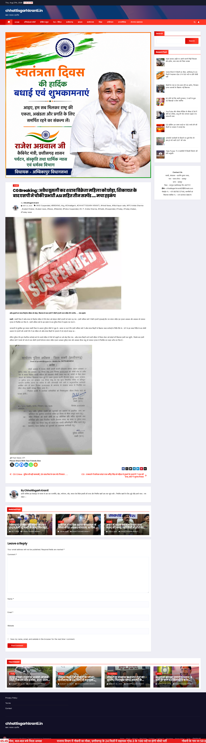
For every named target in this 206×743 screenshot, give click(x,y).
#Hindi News (106, 205)
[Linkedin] (26, 465)
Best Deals (143, 738)
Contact (8, 708)
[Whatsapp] (31, 465)
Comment (12, 554)
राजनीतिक (122, 22)
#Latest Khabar (28, 209)
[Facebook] (21, 465)
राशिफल (110, 22)
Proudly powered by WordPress (16, 738)
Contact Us (160, 738)
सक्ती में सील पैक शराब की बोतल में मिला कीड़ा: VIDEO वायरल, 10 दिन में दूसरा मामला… (78, 527)
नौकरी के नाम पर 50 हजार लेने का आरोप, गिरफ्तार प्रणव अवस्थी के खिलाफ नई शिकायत (125, 679)
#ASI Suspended (43, 205)
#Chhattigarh (70, 205)
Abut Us (135, 738)
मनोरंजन (90, 22)
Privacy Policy (11, 698)
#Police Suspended (70, 209)
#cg (62, 205)
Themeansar (47, 738)
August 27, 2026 (18, 684)
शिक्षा (100, 22)
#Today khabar (130, 209)
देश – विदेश (57, 22)
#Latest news (41, 209)
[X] (12, 465)
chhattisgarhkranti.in (24, 10)
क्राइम (80, 22)
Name (11, 599)
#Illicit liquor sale (119, 205)
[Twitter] (17, 465)
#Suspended (110, 209)
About (128, 738)
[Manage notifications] (4, 738)
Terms (8, 703)
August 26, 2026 (116, 684)
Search (159, 33)
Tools (188, 738)
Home (17, 22)
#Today (119, 209)
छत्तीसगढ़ (69, 22)
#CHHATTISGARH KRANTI (88, 205)
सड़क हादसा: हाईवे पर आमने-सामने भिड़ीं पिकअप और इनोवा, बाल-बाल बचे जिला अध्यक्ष (28, 679)
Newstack (36, 738)
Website (11, 626)
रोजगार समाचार (137, 22)
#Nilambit (58, 209)
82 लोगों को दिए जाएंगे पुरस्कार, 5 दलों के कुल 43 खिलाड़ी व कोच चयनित (174, 679)
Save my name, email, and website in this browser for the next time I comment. (42, 639)
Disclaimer (169, 738)
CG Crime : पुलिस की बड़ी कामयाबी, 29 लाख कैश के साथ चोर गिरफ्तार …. (40, 474)
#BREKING (55, 205)
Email (10, 612)
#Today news (26, 212)
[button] (194, 22)
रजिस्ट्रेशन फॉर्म (30, 22)
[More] (35, 465)
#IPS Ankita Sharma (135, 205)
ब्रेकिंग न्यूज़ (44, 22)
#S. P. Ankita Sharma (88, 209)
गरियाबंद (12, 673)
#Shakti (101, 209)
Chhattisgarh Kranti (31, 203)
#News (50, 209)
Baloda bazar (112, 673)
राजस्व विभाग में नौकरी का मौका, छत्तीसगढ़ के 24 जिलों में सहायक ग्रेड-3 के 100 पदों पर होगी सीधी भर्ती (77, 679)
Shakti (16, 185)
